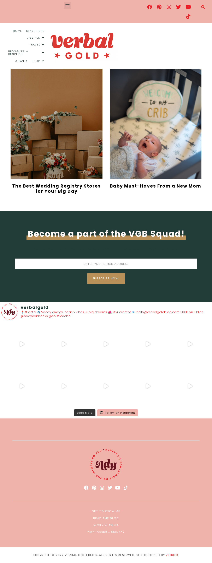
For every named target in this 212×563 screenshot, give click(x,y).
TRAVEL (34, 45)
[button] (67, 5)
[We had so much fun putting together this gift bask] (190, 344)
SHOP (36, 61)
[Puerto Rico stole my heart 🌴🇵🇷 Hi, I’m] (148, 344)
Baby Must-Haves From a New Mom (155, 186)
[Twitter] (178, 7)
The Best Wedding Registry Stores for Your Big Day (56, 188)
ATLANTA (21, 61)
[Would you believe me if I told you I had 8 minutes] (148, 386)
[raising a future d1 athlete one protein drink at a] (64, 386)
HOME (17, 31)
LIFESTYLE (33, 38)
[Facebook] (149, 7)
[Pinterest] (159, 7)
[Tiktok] (188, 16)
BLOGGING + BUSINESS (18, 52)
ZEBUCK (172, 555)
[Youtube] (188, 7)
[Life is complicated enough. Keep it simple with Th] (190, 386)
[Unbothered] (22, 386)
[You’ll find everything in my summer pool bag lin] (64, 344)
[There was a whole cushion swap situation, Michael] (22, 344)
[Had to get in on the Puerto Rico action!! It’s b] (106, 344)
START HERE (35, 31)
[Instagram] (169, 7)
